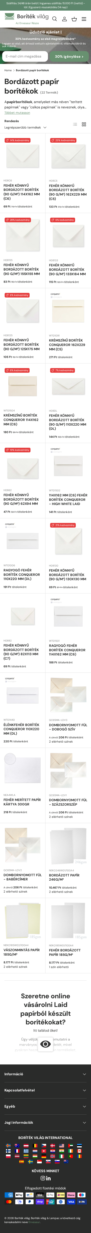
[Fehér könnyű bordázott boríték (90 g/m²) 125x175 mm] (23, 311)
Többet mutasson (17, 113)
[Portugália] (70, 1156)
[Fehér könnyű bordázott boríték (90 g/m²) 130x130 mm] (68, 541)
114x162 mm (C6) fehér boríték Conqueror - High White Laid (68, 499)
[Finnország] (8, 1150)
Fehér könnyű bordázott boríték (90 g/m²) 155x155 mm (22, 269)
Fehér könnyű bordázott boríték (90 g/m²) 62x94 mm (21, 499)
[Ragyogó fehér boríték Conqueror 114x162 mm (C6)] (68, 616)
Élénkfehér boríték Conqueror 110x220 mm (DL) (21, 729)
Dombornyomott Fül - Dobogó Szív (68, 727)
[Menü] (84, 19)
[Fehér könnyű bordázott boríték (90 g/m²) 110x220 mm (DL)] (68, 386)
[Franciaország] (17, 1150)
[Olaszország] (61, 1156)
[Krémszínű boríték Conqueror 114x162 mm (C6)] (23, 386)
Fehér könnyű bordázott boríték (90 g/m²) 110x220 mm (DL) (67, 422)
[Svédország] (30, 1161)
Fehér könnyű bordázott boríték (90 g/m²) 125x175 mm (22, 344)
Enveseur (34, 1222)
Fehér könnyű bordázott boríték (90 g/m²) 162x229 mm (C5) (68, 192)
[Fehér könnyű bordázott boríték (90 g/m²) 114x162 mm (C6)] (23, 156)
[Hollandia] (35, 1150)
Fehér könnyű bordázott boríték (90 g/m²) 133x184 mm (67, 269)
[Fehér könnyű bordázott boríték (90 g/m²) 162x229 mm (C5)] (68, 156)
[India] (61, 1150)
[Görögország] (26, 1150)
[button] (74, 19)
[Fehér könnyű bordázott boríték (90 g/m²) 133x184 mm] (68, 236)
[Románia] (79, 1156)
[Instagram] (43, 1178)
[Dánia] (52, 1145)
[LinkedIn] (48, 1178)
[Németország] (44, 1156)
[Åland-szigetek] (8, 1145)
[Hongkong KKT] (44, 1150)
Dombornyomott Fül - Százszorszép (68, 802)
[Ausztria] (26, 1145)
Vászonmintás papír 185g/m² (22, 952)
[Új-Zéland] (66, 1161)
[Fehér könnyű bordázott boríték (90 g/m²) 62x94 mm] (23, 466)
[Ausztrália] (17, 1145)
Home (8, 70)
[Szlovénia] (57, 1161)
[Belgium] (35, 1145)
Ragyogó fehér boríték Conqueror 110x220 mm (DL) (22, 574)
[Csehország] (44, 1145)
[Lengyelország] (8, 1156)
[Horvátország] (52, 1150)
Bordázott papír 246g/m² (64, 877)
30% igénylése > (69, 56)
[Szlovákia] (48, 1161)
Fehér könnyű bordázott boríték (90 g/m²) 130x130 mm (67, 575)
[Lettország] (17, 1156)
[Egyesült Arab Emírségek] (70, 1145)
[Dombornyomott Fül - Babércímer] (23, 846)
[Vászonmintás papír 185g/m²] (23, 921)
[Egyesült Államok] (61, 1145)
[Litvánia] (26, 1156)
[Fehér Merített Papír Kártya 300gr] (23, 770)
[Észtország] (79, 1145)
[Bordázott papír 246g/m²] (68, 846)
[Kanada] (79, 1150)
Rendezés (11, 121)
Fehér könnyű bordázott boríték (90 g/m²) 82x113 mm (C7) (21, 652)
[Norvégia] (52, 1156)
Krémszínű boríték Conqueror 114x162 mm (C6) (21, 419)
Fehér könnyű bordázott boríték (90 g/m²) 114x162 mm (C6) (22, 192)
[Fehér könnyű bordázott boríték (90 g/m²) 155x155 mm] (23, 236)
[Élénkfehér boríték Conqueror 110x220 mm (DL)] (23, 695)
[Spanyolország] (21, 1161)
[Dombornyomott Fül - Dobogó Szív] (68, 695)
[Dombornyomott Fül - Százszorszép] (68, 770)
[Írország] (70, 1150)
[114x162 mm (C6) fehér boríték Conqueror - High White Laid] (68, 466)
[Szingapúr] (39, 1161)
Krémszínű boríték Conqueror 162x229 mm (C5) (67, 344)
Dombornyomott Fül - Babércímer (23, 877)
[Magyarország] (35, 1156)
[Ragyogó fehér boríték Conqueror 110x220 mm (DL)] (23, 541)
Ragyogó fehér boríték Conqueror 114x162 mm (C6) (67, 650)
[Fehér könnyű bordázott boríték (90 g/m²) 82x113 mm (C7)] (23, 616)
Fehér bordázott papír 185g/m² (65, 952)
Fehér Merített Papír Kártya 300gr (22, 802)
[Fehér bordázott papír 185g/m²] (68, 921)
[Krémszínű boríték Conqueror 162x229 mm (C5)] (68, 311)
